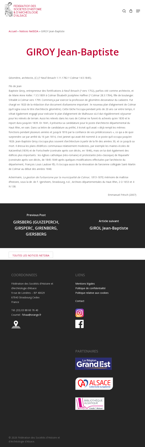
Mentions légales (85, 283)
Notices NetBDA (28, 31)
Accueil (13, 31)
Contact (79, 301)
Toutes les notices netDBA (30, 255)
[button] (138, 11)
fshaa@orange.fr (31, 314)
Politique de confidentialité (90, 288)
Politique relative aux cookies (92, 292)
